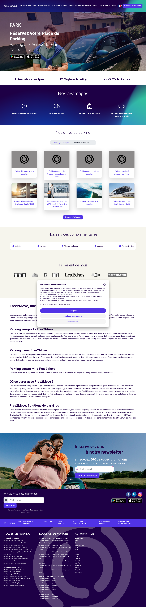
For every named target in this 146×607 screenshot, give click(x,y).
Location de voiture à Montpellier (48, 596)
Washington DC (79, 545)
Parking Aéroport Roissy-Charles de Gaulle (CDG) (18, 549)
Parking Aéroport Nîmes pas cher (13, 545)
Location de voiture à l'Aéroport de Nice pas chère (53, 554)
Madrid (77, 543)
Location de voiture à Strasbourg (48, 598)
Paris (76, 540)
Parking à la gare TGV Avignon (13, 574)
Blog (45, 521)
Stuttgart (77, 570)
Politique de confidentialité (79, 523)
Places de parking (59, 5)
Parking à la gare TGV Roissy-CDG (14, 569)
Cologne (77, 558)
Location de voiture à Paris (47, 578)
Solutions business (108, 5)
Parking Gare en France (83, 142)
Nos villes (79, 538)
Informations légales (29, 523)
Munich (77, 567)
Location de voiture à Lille (46, 594)
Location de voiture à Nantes (47, 589)
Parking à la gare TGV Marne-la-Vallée (15, 576)
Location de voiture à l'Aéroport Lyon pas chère (52, 545)
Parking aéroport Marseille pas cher (14, 561)
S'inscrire (10, 505)
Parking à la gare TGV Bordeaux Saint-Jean (17, 578)
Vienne (77, 554)
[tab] (61, 142)
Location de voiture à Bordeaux (48, 592)
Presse (53, 521)
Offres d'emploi (61, 523)
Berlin (76, 556)
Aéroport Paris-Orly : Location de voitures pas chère (54, 543)
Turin (76, 552)
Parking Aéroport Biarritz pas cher (13, 540)
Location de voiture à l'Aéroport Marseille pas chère (54, 552)
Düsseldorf (78, 561)
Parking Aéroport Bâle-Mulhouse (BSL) (15, 563)
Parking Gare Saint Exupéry (12, 583)
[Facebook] (128, 494)
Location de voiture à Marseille (48, 580)
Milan (76, 547)
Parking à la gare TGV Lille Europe (14, 585)
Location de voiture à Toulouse (48, 585)
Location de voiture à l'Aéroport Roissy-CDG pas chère (54, 540)
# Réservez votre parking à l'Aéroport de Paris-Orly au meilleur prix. (57, 204)
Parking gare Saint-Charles (12, 580)
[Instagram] (140, 494)
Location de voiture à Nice (46, 587)
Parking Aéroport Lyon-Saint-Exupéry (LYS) (16, 558)
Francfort (77, 563)
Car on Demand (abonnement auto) (83, 5)
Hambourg (78, 565)
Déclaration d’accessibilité (124, 523)
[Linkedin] (134, 494)
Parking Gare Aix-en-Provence (12, 571)
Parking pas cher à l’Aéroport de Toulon (15, 547)
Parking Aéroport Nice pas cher (13, 556)
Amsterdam (78, 572)
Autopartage (25, 5)
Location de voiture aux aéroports (53, 538)
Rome (76, 549)
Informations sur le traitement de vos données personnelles (25, 511)
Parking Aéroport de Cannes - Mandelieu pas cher (56, 174)
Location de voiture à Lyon (46, 583)
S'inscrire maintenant (132, 6)
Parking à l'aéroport (62, 142)
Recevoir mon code (87, 475)
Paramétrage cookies (104, 523)
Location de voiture (41, 5)
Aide (19, 521)
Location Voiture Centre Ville (51, 576)
